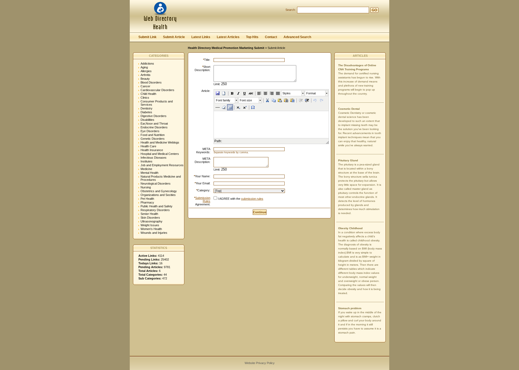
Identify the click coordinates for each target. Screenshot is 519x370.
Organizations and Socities (158, 194)
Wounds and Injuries (154, 232)
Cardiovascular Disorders (157, 90)
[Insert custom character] (253, 107)
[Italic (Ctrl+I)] (238, 93)
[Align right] (272, 93)
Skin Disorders (150, 217)
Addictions (147, 63)
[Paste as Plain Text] (286, 100)
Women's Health (151, 229)
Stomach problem (349, 308)
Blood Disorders (151, 82)
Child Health (148, 93)
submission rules (252, 198)
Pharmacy (147, 202)
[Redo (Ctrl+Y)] (321, 100)
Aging (144, 67)
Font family (223, 100)
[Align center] (265, 93)
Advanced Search (297, 37)
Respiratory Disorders (155, 210)
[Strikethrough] (251, 93)
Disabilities (147, 119)
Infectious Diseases (154, 157)
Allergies (146, 71)
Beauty (145, 78)
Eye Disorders (150, 131)
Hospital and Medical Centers (160, 153)
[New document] (224, 93)
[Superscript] (245, 107)
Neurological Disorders (156, 183)
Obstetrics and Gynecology (159, 191)
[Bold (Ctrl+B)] (232, 93)
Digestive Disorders (154, 116)
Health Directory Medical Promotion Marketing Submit (226, 47)
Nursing (146, 187)
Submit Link (147, 37)
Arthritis (146, 74)
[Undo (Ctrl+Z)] (315, 100)
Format (311, 93)
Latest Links (200, 37)
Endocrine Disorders (154, 127)
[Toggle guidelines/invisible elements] (230, 107)
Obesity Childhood (350, 228)
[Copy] (274, 100)
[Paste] (280, 100)
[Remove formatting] (224, 107)
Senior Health (149, 213)
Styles (286, 93)
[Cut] (267, 100)
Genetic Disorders (153, 138)
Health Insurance (152, 150)
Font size (246, 100)
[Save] (218, 93)
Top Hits (252, 37)
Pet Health (147, 198)
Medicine (146, 169)
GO (374, 10)
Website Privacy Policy (260, 363)
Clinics (145, 97)
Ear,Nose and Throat (154, 123)
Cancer (145, 86)
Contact (271, 37)
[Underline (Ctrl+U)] (245, 93)
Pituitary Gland (348, 160)
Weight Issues (150, 225)
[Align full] (278, 93)
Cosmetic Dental (349, 108)
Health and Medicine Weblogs (160, 142)
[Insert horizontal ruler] (218, 107)
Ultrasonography (151, 221)
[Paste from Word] (292, 100)
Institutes (146, 161)
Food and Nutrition (153, 134)
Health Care (148, 146)
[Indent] (307, 100)
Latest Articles (228, 37)
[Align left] (259, 93)
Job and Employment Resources (162, 165)
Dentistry (146, 108)
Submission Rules (202, 199)
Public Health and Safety (156, 206)
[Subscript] (238, 107)
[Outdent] (301, 100)
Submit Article (174, 37)
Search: (290, 9)
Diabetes (146, 112)
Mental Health (149, 172)
